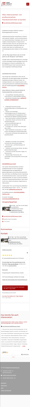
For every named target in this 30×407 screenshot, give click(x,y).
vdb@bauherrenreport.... (17, 210)
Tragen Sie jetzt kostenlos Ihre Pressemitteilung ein (14, 280)
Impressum (3, 383)
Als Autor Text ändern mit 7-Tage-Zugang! (12, 296)
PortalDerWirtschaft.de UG (12, 367)
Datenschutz (4, 385)
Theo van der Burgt (13, 264)
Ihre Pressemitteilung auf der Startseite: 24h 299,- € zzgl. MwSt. (13, 287)
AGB (2, 388)
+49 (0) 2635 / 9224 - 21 (9, 378)
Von (11, 326)
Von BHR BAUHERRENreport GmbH (13, 23)
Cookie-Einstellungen (6, 390)
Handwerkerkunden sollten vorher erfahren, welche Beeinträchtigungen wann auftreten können (14, 322)
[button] (15, 349)
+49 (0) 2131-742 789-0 (17, 212)
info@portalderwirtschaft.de (9, 375)
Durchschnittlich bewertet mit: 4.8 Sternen (13, 258)
